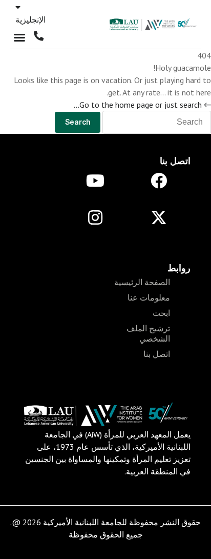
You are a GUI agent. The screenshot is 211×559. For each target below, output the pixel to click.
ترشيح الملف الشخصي (148, 333)
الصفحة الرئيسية (142, 282)
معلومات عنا (149, 297)
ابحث (161, 313)
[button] (19, 37)
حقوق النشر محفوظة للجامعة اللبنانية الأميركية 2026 (112, 522)
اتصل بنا (156, 354)
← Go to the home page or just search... (142, 104)
